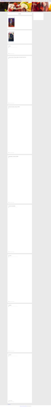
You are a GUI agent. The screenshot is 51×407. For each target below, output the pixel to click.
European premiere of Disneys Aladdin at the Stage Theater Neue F (17, 57)
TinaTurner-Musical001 (11, 31)
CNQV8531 (9, 305)
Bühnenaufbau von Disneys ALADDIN (13, 156)
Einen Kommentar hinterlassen (11, 42)
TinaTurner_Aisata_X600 (11, 17)
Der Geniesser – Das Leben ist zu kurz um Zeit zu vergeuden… (11, 0)
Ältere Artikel (9, 404)
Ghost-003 (9, 354)
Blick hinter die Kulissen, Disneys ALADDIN (14, 106)
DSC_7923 (9, 255)
